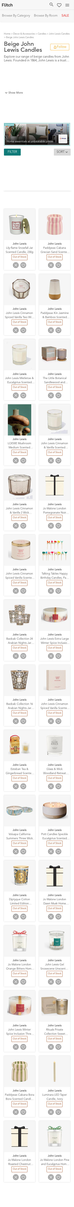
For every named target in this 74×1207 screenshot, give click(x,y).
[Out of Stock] (19, 260)
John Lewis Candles (59, 34)
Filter (12, 152)
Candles (42, 34)
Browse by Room (46, 15)
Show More (15, 92)
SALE (65, 15)
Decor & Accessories (24, 34)
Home (7, 34)
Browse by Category (16, 15)
